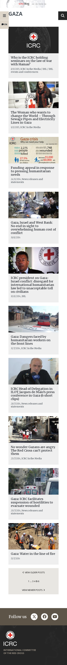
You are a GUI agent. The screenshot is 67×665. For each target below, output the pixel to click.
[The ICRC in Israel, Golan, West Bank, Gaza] (33, 4)
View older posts (35, 572)
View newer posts (32, 590)
